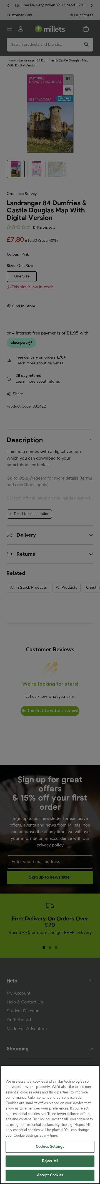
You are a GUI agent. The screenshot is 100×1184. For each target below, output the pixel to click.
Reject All (50, 1161)
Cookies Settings (50, 1147)
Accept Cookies (50, 1175)
